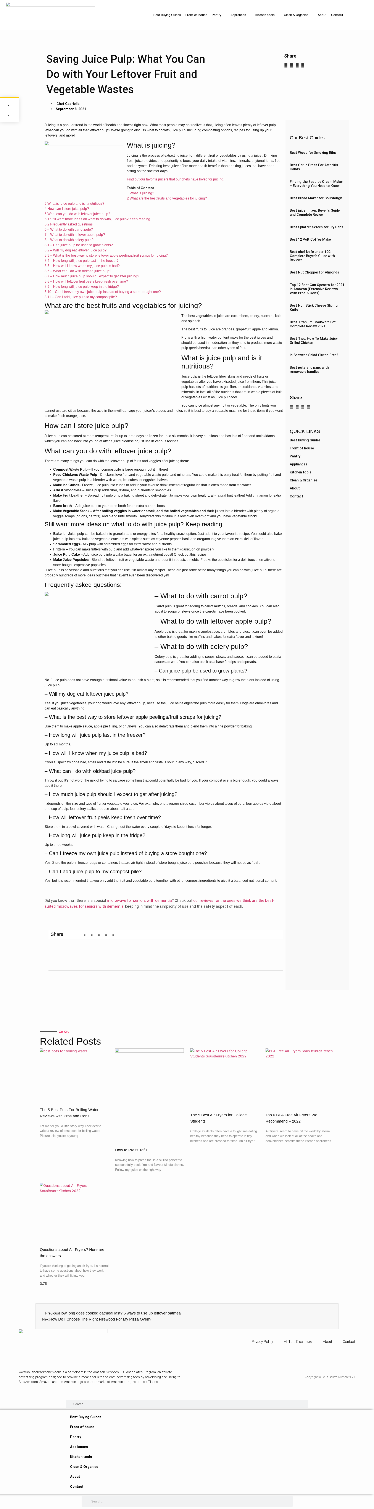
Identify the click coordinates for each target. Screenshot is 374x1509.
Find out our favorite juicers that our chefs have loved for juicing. (175, 179)
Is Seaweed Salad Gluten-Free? (314, 355)
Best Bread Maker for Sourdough (316, 198)
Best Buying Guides (167, 15)
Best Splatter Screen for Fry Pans (316, 227)
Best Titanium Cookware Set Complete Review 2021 (313, 324)
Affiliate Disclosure (298, 1342)
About (322, 15)
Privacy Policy (262, 1342)
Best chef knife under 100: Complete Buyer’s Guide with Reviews (312, 256)
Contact (337, 15)
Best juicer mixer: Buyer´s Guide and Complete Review (315, 212)
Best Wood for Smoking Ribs (313, 153)
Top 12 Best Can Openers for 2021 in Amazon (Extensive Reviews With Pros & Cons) (317, 289)
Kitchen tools (265, 15)
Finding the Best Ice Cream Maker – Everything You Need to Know (316, 184)
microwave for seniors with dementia (139, 900)
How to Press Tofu (131, 1150)
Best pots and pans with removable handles (309, 369)
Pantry (216, 15)
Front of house (196, 15)
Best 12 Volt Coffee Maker (311, 239)
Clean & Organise (296, 15)
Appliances (238, 15)
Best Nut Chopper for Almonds (314, 272)
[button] (286, 65)
